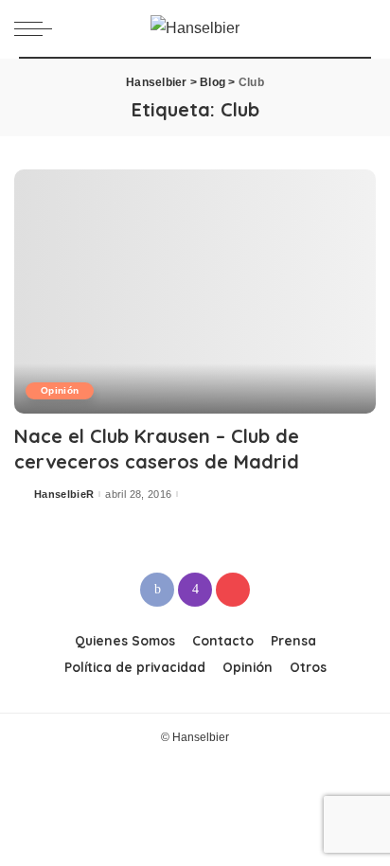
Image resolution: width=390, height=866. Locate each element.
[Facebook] (157, 590)
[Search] (361, 28)
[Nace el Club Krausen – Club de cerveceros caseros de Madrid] (195, 291)
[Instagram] (195, 590)
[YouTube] (233, 590)
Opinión (60, 390)
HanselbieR (64, 494)
